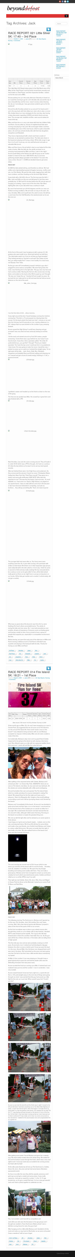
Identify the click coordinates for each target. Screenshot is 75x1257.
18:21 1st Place (13, 1238)
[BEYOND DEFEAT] (24, 8)
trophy (42, 660)
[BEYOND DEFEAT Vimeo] (65, 1)
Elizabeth (27, 654)
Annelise (21, 650)
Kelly (33, 657)
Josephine (18, 657)
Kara (26, 657)
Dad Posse (12, 654)
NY (32, 1244)
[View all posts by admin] (30, 39)
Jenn (17, 1244)
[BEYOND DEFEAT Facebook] (63, 1)
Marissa (25, 1244)
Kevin (41, 657)
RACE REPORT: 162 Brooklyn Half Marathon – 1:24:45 (61, 59)
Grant (35, 1241)
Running (10, 40)
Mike (28, 660)
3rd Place (11, 650)
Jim (10, 657)
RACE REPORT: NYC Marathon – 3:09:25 (61, 66)
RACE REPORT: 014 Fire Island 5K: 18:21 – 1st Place (29, 673)
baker (29, 650)
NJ (35, 660)
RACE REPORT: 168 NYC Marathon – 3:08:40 (61, 50)
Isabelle (37, 654)
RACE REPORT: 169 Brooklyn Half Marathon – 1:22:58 (61, 33)
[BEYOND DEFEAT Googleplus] (60, 1)
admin (27, 39)
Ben (36, 650)
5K (22, 1238)
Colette (11, 1241)
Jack (45, 654)
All (37, 39)
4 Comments (17, 40)
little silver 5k (19, 660)
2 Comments (12, 679)
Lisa (10, 660)
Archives (56, 75)
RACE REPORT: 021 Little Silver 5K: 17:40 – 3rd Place (29, 34)
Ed (20, 654)
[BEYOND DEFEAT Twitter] (68, 1)
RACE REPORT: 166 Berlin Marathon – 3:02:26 (61, 42)
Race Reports (42, 39)
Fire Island (26, 1241)
